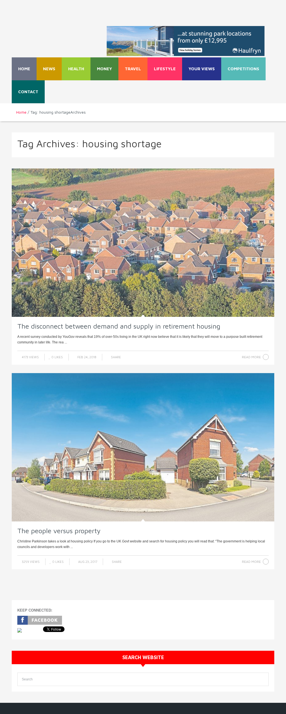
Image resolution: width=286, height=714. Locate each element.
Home (24, 68)
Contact (28, 91)
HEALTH (76, 68)
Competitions (243, 68)
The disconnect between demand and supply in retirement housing (118, 326)
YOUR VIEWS (202, 68)
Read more (251, 357)
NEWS (49, 68)
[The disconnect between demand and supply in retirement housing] (143, 242)
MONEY (104, 68)
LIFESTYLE (165, 68)
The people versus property (59, 531)
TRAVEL (133, 68)
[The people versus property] (143, 447)
